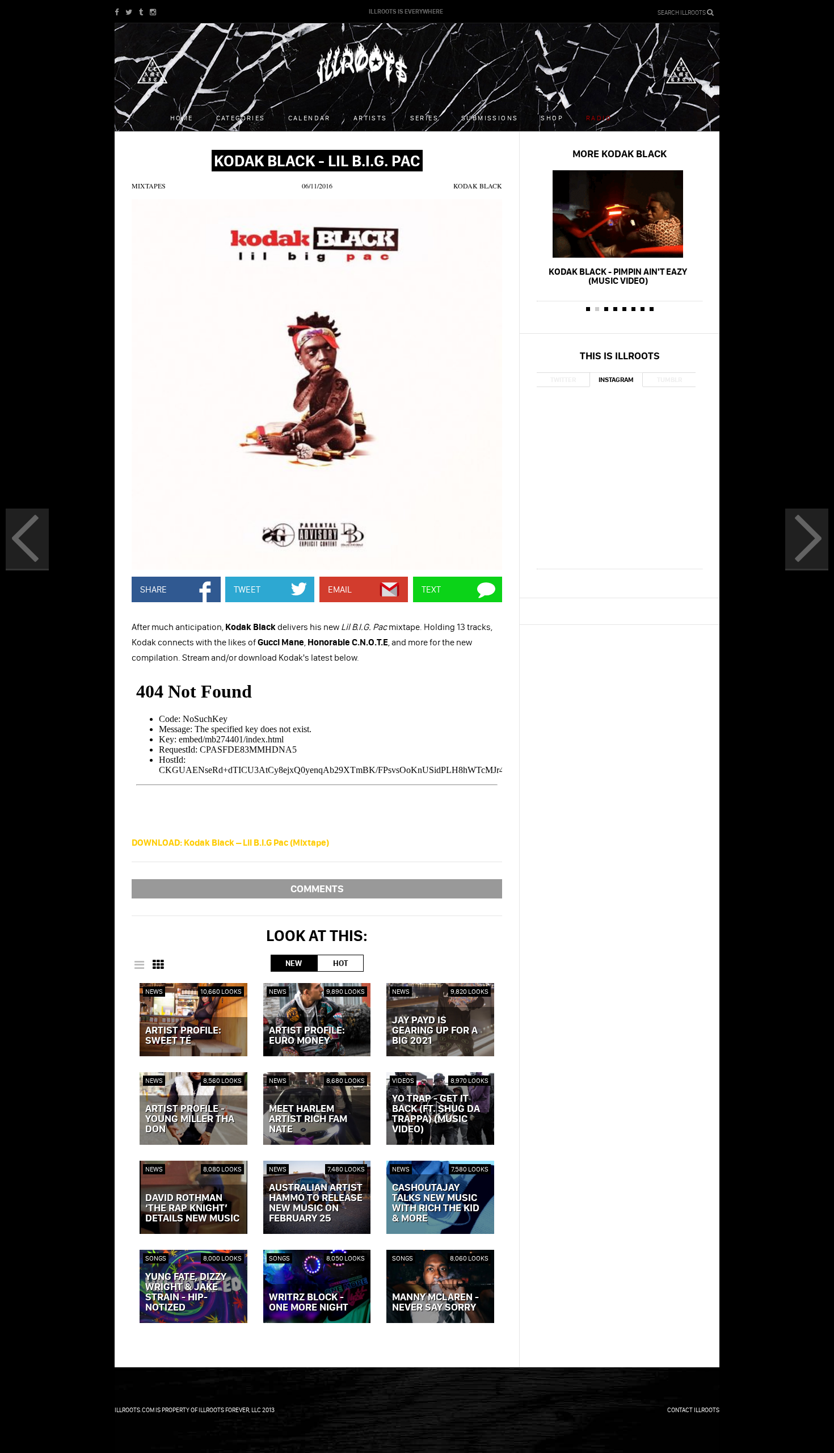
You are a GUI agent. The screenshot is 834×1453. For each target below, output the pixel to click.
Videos (403, 1080)
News (154, 991)
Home (181, 118)
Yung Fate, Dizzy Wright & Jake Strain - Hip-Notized (185, 1292)
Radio (599, 118)
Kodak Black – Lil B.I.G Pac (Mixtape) (230, 842)
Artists (370, 118)
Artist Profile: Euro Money (307, 1036)
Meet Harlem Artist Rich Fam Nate (308, 1119)
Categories (241, 118)
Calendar (309, 118)
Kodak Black (477, 185)
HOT (340, 963)
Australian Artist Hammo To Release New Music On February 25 (316, 1203)
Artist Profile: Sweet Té (183, 1036)
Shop (552, 118)
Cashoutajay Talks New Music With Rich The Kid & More (435, 1203)
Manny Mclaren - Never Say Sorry (435, 1302)
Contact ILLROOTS (693, 1410)
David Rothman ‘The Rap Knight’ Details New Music (192, 1208)
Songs (155, 1258)
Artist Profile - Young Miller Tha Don (189, 1119)
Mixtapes (149, 185)
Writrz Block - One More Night (308, 1302)
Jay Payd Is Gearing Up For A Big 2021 (435, 1031)
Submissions (489, 118)
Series (424, 118)
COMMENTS (317, 888)
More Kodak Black (619, 153)
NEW (293, 963)
